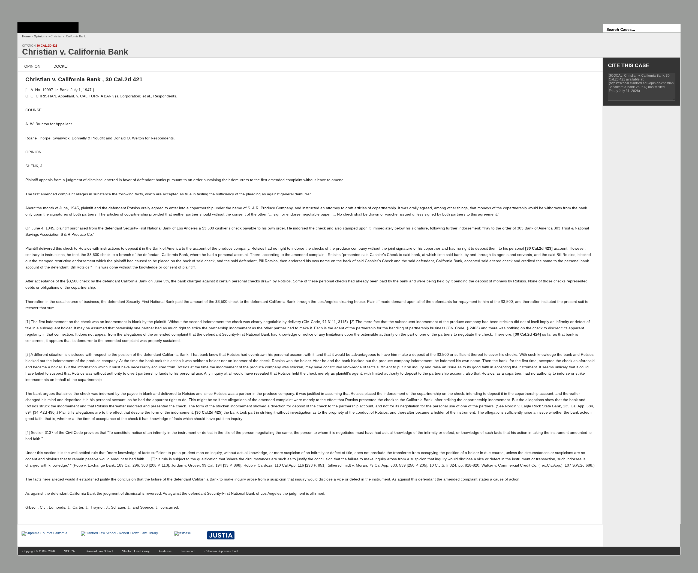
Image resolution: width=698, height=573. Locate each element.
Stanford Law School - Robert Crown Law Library (47, 9)
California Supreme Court (221, 551)
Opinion (32, 66)
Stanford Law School (99, 551)
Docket (61, 66)
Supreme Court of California (48, 27)
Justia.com (188, 551)
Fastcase (165, 551)
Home (26, 36)
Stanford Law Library (136, 551)
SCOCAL (70, 551)
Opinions (40, 36)
